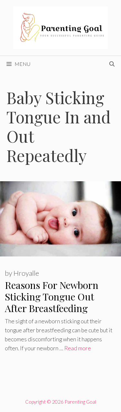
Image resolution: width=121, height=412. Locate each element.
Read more (77, 348)
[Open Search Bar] (112, 64)
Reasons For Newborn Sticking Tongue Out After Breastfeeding (51, 297)
